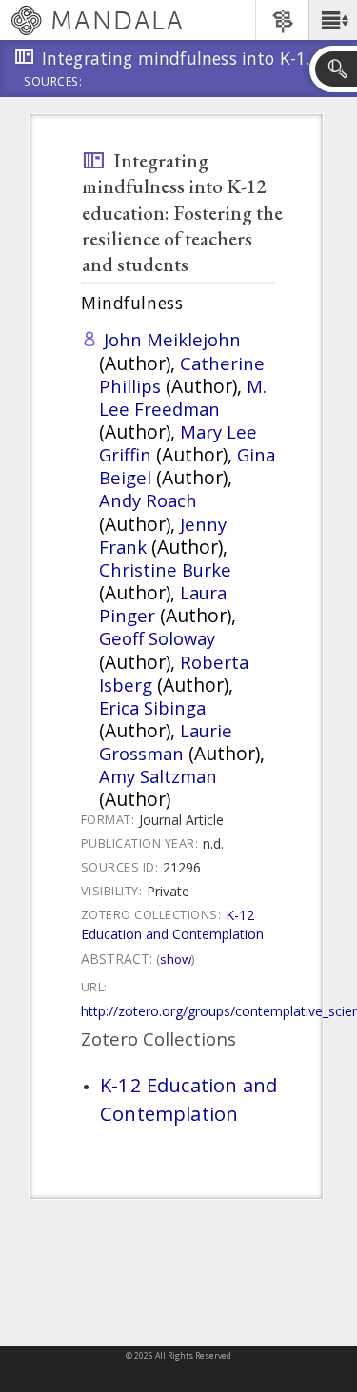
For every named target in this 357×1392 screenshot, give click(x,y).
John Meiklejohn (172, 339)
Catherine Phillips (182, 374)
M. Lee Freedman (183, 397)
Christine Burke (165, 569)
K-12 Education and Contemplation (172, 924)
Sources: (53, 82)
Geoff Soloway (157, 638)
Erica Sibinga (152, 707)
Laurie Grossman (165, 741)
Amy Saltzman (158, 776)
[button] (332, 20)
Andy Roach (148, 500)
